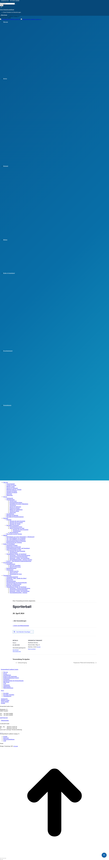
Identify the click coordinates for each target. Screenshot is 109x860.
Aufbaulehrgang (22, 663)
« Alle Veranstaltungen (19, 621)
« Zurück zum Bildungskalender (21, 625)
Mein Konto (4, 15)
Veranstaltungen (17, 651)
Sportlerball (15, 650)
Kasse (12, 9)
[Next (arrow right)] (2, 859)
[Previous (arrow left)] (0, 859)
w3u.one (15, 746)
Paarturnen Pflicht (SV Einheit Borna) (84, 663)
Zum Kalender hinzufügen (23, 632)
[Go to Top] (54, 856)
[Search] (15, 3)
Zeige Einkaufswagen (5, 9)
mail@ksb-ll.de (4, 717)
